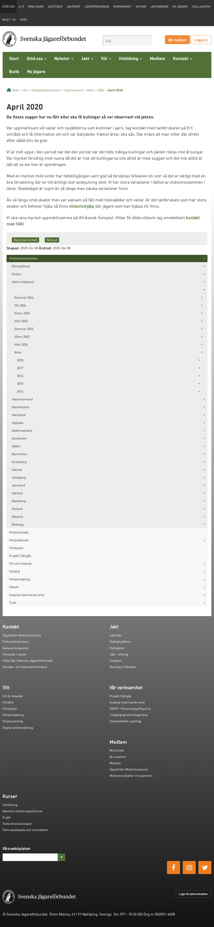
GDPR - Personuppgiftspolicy (130, 709)
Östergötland (21, 266)
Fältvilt (14, 587)
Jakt (86, 58)
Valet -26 (9, 19)
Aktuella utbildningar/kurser (23, 811)
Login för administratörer (193, 893)
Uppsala (17, 423)
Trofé (12, 603)
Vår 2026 (20, 305)
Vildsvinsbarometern (46, 90)
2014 (20, 391)
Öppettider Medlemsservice (22, 635)
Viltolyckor (16, 548)
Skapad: (13, 247)
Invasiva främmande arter (27, 595)
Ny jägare (180, 6)
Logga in (201, 39)
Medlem (157, 58)
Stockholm (19, 438)
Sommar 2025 (23, 329)
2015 (20, 384)
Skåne (16, 446)
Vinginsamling (13, 721)
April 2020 (115, 90)
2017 (20, 368)
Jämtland (18, 485)
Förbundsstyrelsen (16, 641)
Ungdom (116, 661)
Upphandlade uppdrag (125, 721)
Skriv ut (52, 240)
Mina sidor (36, 6)
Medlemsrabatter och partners (131, 776)
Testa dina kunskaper (17, 824)
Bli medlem (177, 39)
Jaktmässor (159, 6)
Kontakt (181, 58)
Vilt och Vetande (20, 563)
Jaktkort (73, 6)
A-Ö (21, 6)
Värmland (19, 415)
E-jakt (7, 817)
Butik (14, 71)
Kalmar (17, 470)
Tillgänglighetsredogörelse (129, 715)
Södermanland (22, 430)
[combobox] (127, 40)
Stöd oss (35, 58)
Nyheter (62, 58)
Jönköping (19, 477)
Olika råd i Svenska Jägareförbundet (28, 661)
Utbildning (129, 58)
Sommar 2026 (23, 297)
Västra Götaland (23, 282)
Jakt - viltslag (119, 654)
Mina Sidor (117, 750)
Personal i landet (14, 654)
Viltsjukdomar (19, 540)
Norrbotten (19, 454)
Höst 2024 (21, 344)
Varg (23, 19)
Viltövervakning (19, 579)
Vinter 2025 (22, 313)
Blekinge (18, 524)
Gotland (17, 509)
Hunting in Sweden (123, 667)
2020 (101, 90)
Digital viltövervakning (18, 728)
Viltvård (14, 571)
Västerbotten (20, 407)
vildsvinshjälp (81, 206)
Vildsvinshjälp (19, 532)
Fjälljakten (201, 6)
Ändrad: (45, 247)
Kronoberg (19, 462)
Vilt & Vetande (12, 696)
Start (14, 58)
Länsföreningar (97, 6)
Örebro (16, 274)
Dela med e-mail (25, 240)
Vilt (104, 58)
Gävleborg (19, 501)
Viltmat (141, 6)
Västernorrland (22, 399)
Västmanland (73, 90)
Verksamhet (122, 6)
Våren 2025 (21, 337)
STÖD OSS (8, 6)
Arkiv (90, 90)
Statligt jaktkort (120, 641)
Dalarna (17, 517)
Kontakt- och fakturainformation (25, 667)
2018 (20, 360)
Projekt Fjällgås (20, 556)
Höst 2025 (21, 321)
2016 (20, 376)
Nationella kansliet (16, 648)
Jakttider (55, 6)
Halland (17, 493)
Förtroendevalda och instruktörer (26, 830)
